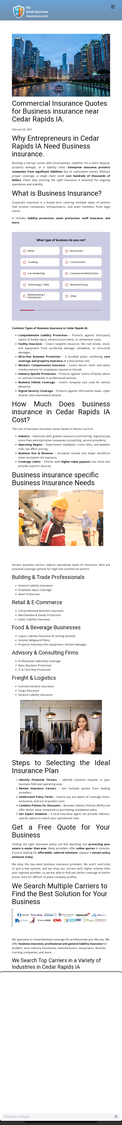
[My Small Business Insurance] (30, 11)
